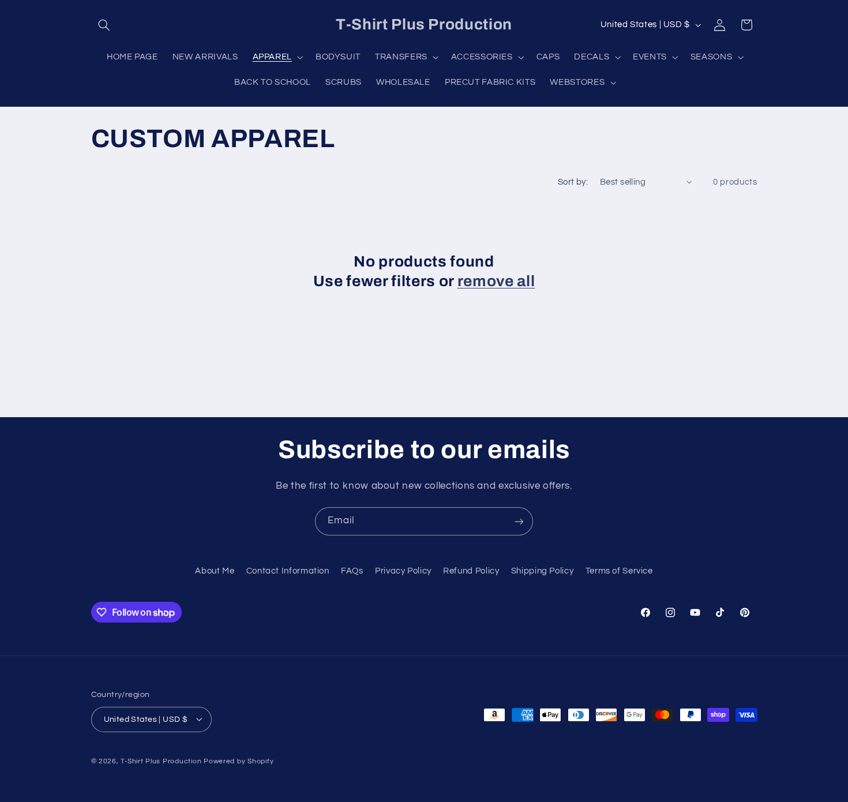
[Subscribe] (519, 521)
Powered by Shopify (238, 761)
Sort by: (573, 182)
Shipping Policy (542, 571)
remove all (496, 281)
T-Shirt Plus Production (162, 761)
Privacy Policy (403, 571)
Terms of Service (619, 571)
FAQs (352, 571)
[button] (104, 25)
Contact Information (287, 571)
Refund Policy (471, 571)
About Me (214, 571)
